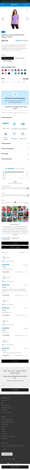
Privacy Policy (4, 410)
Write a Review (18, 248)
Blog (2, 403)
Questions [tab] (15, 238)
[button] (22, 40)
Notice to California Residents (8, 436)
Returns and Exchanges (6, 419)
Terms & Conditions (5, 405)
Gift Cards (3, 431)
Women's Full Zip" (20, 58)
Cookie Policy (4, 438)
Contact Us (4, 426)
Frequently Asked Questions (7, 422)
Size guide (26, 78)
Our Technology (4, 424)
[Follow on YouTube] (13, 459)
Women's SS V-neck (8, 58)
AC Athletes (4, 400)
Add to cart (15, 466)
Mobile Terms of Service (6, 407)
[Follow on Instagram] (9, 459)
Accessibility (4, 433)
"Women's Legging (7, 61)
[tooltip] (19, 224)
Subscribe (15, 389)
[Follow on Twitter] (6, 459)
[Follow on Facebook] (2, 459)
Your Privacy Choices (6, 412)
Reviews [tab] (5, 238)
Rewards (3, 429)
